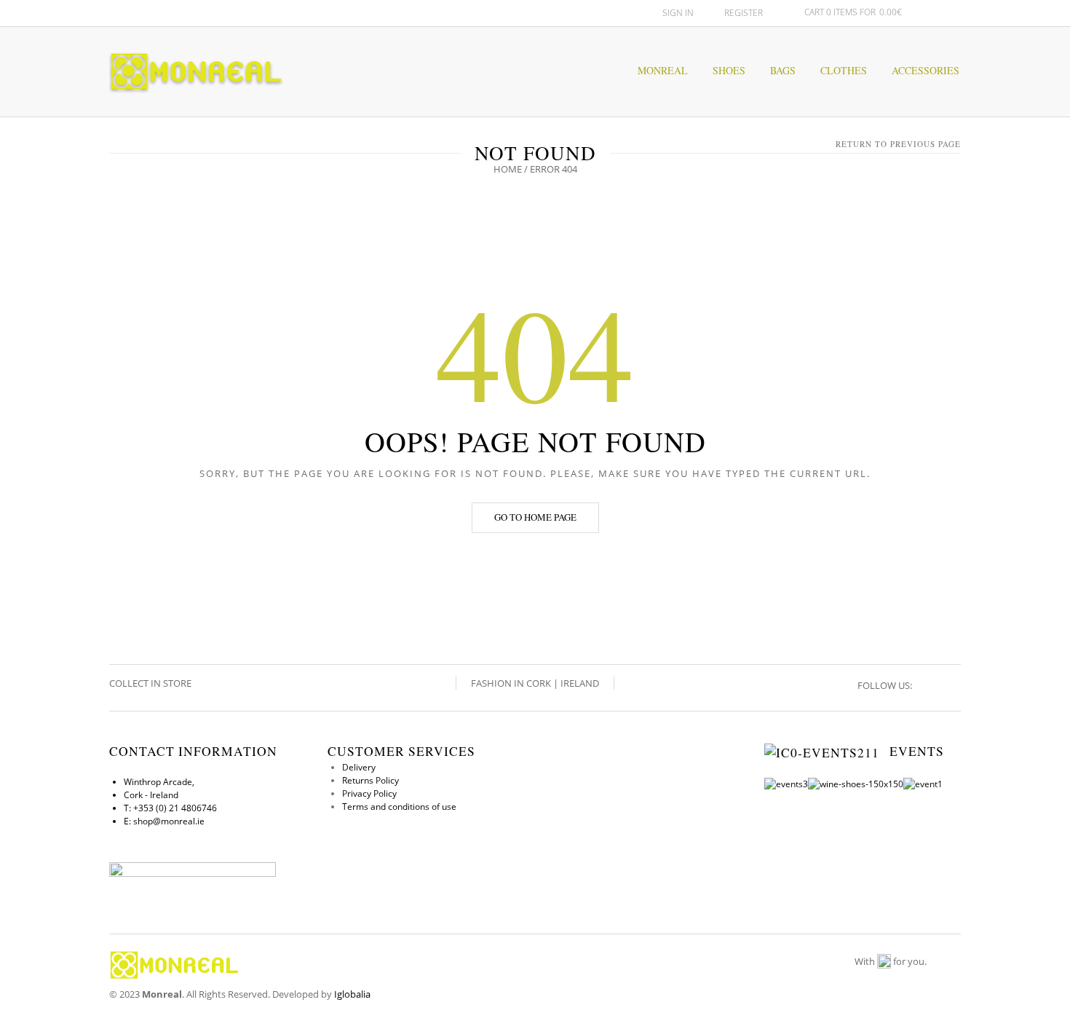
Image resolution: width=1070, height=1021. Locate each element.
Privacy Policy (369, 793)
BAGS (783, 70)
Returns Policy (370, 780)
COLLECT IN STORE (151, 683)
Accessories (925, 70)
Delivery (359, 767)
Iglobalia (352, 994)
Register (743, 13)
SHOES (729, 70)
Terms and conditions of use (399, 806)
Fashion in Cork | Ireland (535, 683)
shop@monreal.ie (169, 821)
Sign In (678, 13)
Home (508, 169)
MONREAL (663, 70)
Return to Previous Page (898, 143)
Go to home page (535, 517)
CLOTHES (843, 70)
